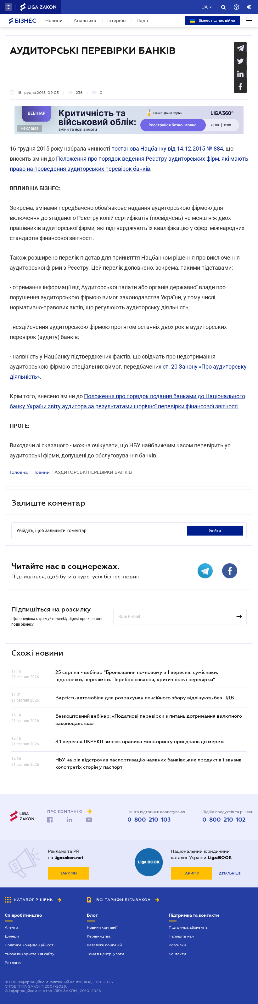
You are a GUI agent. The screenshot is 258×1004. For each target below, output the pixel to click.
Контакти (177, 954)
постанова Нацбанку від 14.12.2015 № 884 (167, 148)
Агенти (11, 927)
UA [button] (204, 6)
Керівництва (98, 936)
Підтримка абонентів (188, 927)
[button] (8, 7)
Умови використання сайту (29, 954)
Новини (54, 20)
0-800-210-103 (149, 820)
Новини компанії (102, 927)
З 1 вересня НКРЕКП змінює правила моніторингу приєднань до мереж (139, 741)
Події (142, 20)
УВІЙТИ (215, 530)
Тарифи (68, 873)
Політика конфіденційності (29, 945)
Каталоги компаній (104, 945)
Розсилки (177, 945)
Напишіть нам (181, 936)
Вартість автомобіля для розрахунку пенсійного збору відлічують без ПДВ (144, 697)
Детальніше (229, 873)
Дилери (12, 936)
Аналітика (85, 20)
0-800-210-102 (223, 820)
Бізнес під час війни (216, 20)
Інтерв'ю (116, 20)
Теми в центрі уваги (105, 954)
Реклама (13, 963)
